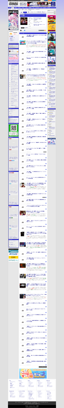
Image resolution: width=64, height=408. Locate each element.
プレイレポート (31, 382)
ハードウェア (37, 7)
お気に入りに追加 (41, 30)
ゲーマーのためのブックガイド (14, 86)
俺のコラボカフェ (13, 89)
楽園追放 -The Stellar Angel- (52, 122)
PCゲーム (11, 118)
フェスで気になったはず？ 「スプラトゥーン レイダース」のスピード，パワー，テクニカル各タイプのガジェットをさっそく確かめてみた (13, 192)
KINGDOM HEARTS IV (52, 135)
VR (33, 7)
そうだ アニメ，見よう (14, 84)
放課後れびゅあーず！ (14, 105)
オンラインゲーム (12, 381)
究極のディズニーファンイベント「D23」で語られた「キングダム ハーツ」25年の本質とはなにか (13, 226)
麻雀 (34, 24)
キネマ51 (12, 103)
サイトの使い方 (18, 0)
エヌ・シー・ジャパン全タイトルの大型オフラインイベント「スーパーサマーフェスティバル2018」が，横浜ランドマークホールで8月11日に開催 (36, 42)
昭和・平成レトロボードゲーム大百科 (14, 91)
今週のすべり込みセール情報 (14, 79)
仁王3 (50, 124)
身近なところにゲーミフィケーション (14, 102)
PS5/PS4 (19, 7)
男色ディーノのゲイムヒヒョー (14, 75)
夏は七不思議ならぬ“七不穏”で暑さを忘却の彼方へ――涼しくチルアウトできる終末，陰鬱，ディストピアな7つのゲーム (13, 169)
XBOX (16, 7)
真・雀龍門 (26, 27)
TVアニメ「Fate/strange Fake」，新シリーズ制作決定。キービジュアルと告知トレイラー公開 (52, 104)
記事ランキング (12, 387)
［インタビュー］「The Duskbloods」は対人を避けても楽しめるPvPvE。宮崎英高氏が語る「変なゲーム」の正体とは (13, 237)
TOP (9, 7)
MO (38, 22)
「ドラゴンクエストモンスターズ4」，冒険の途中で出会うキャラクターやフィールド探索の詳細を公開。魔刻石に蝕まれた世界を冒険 (52, 92)
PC (12, 7)
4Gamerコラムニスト (13, 93)
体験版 (11, 383)
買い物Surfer (12, 98)
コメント (23, 30)
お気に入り (46, 0)
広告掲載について (12, 244)
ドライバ (11, 115)
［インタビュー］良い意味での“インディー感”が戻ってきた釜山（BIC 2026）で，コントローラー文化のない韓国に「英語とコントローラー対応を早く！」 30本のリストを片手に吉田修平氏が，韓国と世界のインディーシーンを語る (13, 215)
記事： (13, 51)
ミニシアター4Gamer (13, 96)
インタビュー (12, 384)
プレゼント (11, 111)
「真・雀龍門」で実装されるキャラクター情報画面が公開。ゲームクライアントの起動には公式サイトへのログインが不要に (36, 264)
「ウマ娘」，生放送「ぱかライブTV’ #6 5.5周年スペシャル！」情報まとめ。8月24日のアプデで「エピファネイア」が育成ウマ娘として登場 (52, 76)
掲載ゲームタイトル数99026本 (13, 5)
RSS (9, 0)
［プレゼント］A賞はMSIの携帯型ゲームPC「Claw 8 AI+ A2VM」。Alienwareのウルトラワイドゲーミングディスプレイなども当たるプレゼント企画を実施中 (52, 88)
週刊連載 (11, 385)
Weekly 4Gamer (13, 66)
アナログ (44, 7)
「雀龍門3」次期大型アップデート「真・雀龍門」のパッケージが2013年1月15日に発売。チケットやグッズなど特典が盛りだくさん (36, 233)
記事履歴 (50, 0)
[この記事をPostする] (20, 30)
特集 (11, 38)
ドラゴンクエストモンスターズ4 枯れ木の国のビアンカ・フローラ (52, 116)
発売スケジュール (21, 385)
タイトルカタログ (21, 386)
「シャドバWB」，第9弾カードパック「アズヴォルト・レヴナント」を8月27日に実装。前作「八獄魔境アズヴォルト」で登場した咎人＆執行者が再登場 (52, 80)
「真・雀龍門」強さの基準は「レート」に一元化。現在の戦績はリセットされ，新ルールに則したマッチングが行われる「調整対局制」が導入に (36, 275)
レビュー (11, 39)
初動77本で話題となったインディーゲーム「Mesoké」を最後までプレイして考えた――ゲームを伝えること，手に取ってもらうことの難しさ (13, 203)
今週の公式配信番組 (13, 71)
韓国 (38, 25)
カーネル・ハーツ (51, 133)
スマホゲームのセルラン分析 (14, 77)
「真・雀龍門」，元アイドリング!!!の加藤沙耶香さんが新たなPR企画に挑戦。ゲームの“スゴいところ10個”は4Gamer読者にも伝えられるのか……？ (36, 184)
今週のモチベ (12, 68)
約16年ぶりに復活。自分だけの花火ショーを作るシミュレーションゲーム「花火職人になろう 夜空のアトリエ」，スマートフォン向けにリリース (52, 72)
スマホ (26, 7)
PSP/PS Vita (48, 380)
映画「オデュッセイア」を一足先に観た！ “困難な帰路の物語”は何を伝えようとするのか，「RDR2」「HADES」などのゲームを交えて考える (13, 147)
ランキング (53, 0)
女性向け (30, 7)
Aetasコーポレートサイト (13, 246)
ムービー (11, 40)
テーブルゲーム (36, 22)
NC (34, 19)
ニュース (11, 37)
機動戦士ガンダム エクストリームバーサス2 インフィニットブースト (52, 128)
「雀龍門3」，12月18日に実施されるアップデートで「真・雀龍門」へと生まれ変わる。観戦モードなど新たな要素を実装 (36, 285)
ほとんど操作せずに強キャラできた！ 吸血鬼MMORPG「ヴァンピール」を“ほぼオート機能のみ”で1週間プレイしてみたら (13, 181)
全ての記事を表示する (43, 366)
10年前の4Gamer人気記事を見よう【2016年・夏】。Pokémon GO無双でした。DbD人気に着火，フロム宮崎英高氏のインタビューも (13, 158)
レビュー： (15, 51)
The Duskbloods (51, 119)
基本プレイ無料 (37, 24)
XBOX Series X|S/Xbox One (13, 119)
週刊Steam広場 (13, 81)
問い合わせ (22, 0)
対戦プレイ (41, 24)
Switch (23, 7)
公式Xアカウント (13, 0)
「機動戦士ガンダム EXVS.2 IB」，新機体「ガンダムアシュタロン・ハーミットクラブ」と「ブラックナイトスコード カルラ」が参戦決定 (52, 84)
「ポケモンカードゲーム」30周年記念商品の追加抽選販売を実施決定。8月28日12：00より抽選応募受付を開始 (52, 68)
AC (41, 7)
